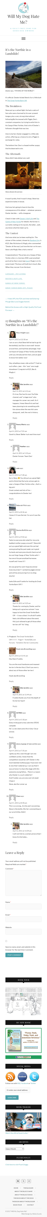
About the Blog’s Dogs (23, 1195)
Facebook (24, 1083)
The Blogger (28, 1188)
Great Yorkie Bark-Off (15, 288)
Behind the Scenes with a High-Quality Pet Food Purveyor (23, 308)
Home (16, 1188)
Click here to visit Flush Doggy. (16, 1165)
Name (8, 902)
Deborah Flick (21, 505)
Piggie (30, 288)
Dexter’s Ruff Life (26, 219)
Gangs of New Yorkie (15, 283)
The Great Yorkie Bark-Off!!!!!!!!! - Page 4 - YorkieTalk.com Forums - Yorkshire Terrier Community (23, 639)
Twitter (33, 1083)
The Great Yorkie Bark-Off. (17, 100)
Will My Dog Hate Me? (23, 19)
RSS (18, 1083)
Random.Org (34, 240)
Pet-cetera (21, 274)
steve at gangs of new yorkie (26, 744)
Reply (11, 378)
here (27, 261)
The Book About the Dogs (23, 1198)
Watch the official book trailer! (16, 1133)
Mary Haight (21, 333)
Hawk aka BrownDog (24, 649)
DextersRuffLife (22, 530)
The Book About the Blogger (23, 1201)
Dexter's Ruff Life (13, 278)
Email (8, 915)
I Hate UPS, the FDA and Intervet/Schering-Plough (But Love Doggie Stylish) (22, 300)
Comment (9, 869)
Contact (30, 1205)
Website (8, 927)
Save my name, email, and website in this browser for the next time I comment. (20, 948)
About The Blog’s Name (23, 1191)
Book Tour (17, 1205)
